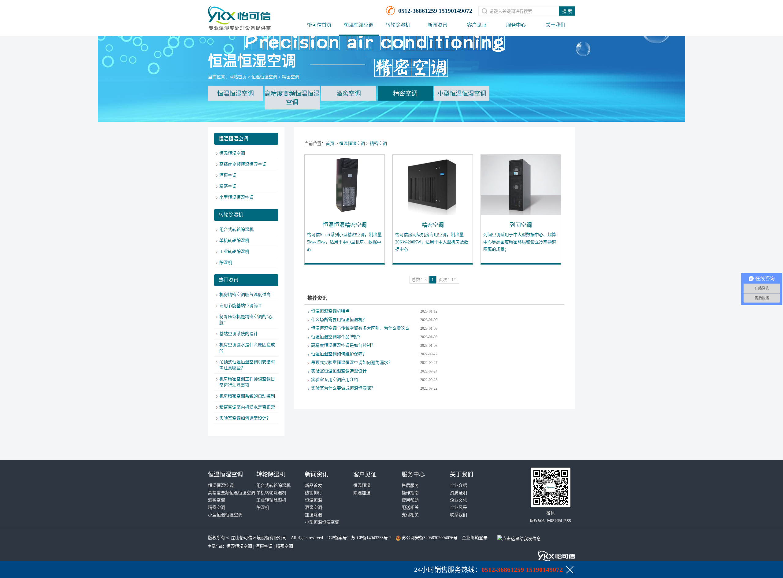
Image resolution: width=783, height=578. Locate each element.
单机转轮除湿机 (234, 240)
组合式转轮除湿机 (236, 229)
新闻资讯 (437, 25)
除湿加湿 (361, 493)
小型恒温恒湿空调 (461, 93)
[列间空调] (521, 185)
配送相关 (410, 507)
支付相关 (410, 515)
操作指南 (410, 493)
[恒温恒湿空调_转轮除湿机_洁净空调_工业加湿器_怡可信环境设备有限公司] (239, 15)
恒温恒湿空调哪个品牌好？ (336, 337)
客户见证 (477, 25)
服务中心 (516, 25)
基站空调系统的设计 (238, 334)
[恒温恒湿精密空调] (345, 185)
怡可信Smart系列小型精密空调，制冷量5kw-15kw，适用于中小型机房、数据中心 (344, 242)
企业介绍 (458, 485)
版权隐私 (537, 521)
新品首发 (313, 485)
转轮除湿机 (398, 25)
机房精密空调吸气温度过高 (245, 294)
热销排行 (313, 493)
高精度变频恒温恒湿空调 (292, 98)
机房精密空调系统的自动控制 (247, 396)
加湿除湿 (313, 515)
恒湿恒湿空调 (239, 546)
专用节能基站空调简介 (240, 305)
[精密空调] (433, 185)
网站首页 (238, 77)
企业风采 (458, 507)
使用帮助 (410, 500)
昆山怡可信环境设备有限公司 (259, 537)
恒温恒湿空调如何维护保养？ (339, 354)
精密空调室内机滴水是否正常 (247, 407)
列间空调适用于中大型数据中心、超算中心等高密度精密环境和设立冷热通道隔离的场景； (519, 242)
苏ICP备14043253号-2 (371, 537)
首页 (330, 143)
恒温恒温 (313, 500)
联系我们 (458, 515)
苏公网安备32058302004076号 (430, 537)
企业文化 (458, 500)
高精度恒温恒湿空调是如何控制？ (343, 345)
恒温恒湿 (361, 485)
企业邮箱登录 (475, 537)
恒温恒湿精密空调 (345, 225)
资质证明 (458, 493)
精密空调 (290, 77)
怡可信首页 (319, 25)
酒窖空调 (348, 93)
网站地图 (554, 521)
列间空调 (521, 225)
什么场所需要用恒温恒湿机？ (339, 319)
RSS (567, 521)
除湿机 (225, 262)
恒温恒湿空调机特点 (330, 311)
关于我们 (555, 25)
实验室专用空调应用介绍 (334, 379)
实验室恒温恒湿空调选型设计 (339, 371)
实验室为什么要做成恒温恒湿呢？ (343, 388)
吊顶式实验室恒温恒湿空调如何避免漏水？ (351, 362)
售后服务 (410, 485)
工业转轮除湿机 (234, 251)
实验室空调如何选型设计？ (245, 418)
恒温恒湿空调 (358, 25)
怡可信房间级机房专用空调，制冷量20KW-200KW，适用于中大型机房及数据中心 (431, 242)
